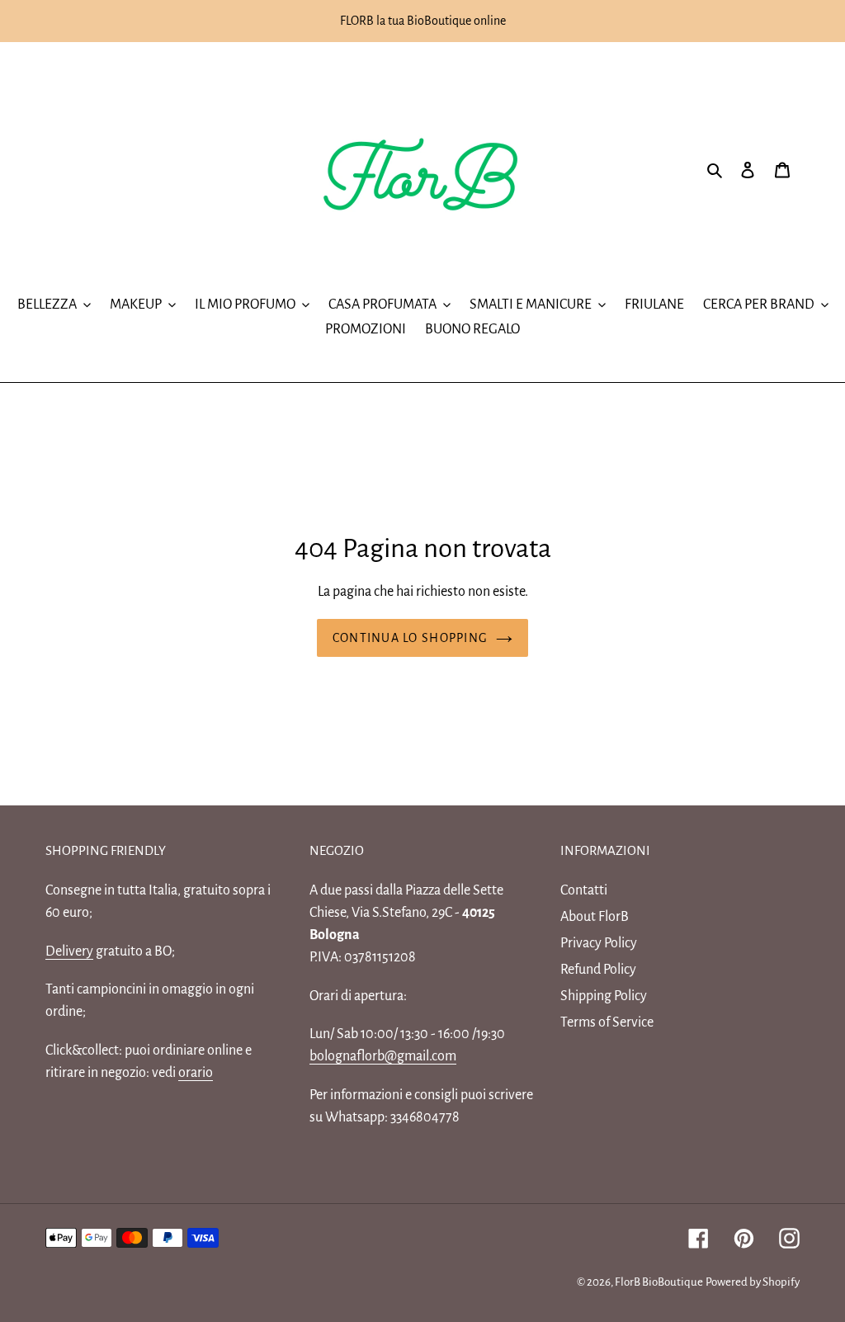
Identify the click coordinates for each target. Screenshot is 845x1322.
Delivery (69, 951)
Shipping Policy (603, 996)
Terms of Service (607, 1022)
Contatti (583, 890)
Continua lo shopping (411, 637)
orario (195, 1072)
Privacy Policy (598, 943)
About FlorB (594, 916)
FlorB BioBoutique (659, 1282)
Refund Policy (598, 969)
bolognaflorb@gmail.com (382, 1056)
